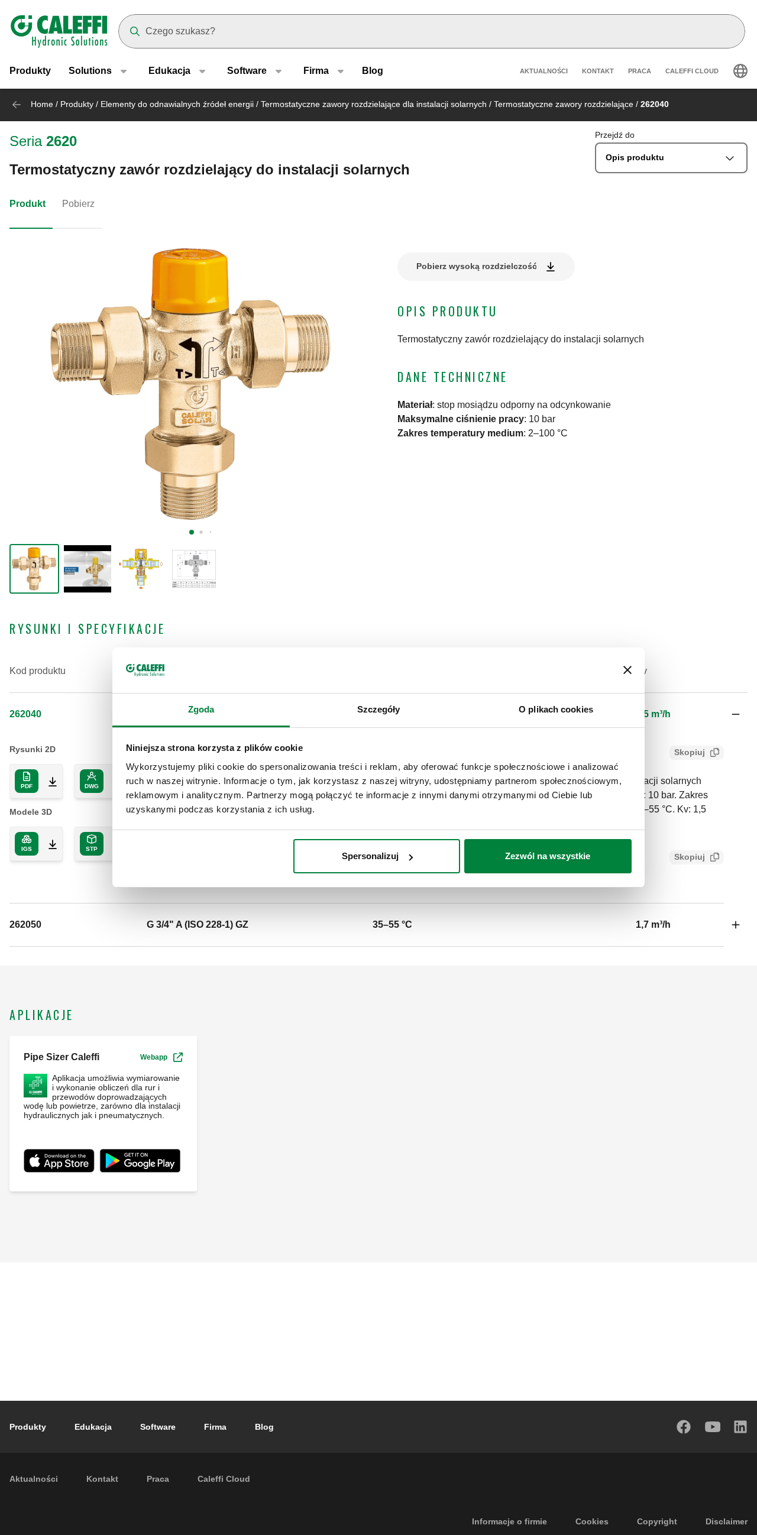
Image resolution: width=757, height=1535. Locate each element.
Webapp (153, 1057)
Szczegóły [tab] (378, 709)
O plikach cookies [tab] (556, 709)
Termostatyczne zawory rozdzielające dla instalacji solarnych (374, 104)
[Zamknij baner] (627, 670)
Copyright (657, 1521)
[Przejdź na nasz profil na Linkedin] (741, 1427)
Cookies (592, 1521)
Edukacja (93, 1427)
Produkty (30, 71)
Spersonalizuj (370, 856)
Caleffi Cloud (692, 71)
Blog (372, 71)
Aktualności (544, 71)
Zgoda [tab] (201, 709)
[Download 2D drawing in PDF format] (47, 781)
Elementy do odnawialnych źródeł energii (177, 104)
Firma (215, 1427)
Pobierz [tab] (78, 204)
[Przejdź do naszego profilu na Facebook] (684, 1427)
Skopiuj (689, 752)
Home (42, 104)
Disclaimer (727, 1521)
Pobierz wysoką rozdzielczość (476, 266)
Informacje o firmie (509, 1521)
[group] (34, 568)
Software (158, 1427)
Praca (639, 71)
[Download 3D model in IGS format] (47, 844)
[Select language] (740, 71)
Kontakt (598, 71)
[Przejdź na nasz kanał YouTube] (712, 1427)
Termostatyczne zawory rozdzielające (563, 104)
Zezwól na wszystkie (547, 856)
